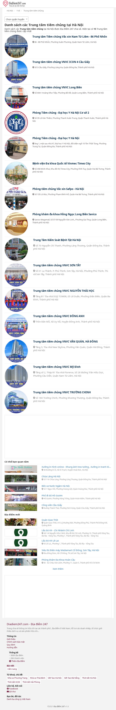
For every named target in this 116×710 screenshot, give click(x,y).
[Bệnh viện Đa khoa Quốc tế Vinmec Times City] (16, 173)
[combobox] (16, 19)
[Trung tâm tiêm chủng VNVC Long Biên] (16, 97)
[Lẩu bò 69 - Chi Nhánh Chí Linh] (21, 532)
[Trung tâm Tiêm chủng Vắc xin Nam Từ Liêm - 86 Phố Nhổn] (16, 46)
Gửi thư (12, 691)
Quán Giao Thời (50, 519)
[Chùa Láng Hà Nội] (21, 478)
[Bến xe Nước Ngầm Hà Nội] (21, 487)
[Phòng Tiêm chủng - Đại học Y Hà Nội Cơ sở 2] (16, 122)
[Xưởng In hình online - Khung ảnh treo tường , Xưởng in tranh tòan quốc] (21, 468)
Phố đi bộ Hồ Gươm (52, 495)
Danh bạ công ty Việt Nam (18, 699)
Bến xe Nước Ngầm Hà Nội (56, 485)
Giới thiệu (11, 639)
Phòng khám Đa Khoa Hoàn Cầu (58, 559)
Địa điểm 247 (59, 706)
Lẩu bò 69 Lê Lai (50, 540)
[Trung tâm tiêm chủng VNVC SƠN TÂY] (16, 275)
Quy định (11, 644)
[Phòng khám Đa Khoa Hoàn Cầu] (21, 561)
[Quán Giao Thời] (21, 521)
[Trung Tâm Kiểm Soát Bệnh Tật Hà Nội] (16, 249)
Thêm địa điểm (18, 661)
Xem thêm (58, 568)
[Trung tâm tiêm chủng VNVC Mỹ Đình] (16, 376)
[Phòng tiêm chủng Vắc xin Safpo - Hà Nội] (16, 198)
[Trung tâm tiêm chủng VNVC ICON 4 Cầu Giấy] (16, 72)
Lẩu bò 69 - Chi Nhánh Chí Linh (58, 530)
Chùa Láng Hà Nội (51, 476)
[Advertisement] (58, 437)
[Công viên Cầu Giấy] (21, 506)
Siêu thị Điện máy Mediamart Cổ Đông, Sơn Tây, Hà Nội (70, 550)
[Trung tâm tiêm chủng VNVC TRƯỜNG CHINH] (16, 402)
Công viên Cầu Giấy (52, 504)
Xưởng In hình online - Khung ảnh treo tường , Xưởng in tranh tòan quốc (76, 466)
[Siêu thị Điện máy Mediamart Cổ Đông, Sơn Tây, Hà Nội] (21, 552)
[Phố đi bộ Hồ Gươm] (21, 497)
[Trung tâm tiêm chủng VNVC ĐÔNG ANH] (16, 325)
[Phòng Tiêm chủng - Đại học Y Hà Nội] (16, 148)
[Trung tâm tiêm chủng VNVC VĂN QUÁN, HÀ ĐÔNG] (16, 351)
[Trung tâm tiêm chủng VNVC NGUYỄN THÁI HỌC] (16, 300)
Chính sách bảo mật (16, 641)
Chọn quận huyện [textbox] (15, 19)
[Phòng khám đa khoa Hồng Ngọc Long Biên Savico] (16, 224)
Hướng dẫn (12, 647)
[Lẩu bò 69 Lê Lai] (21, 542)
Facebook (13, 688)
